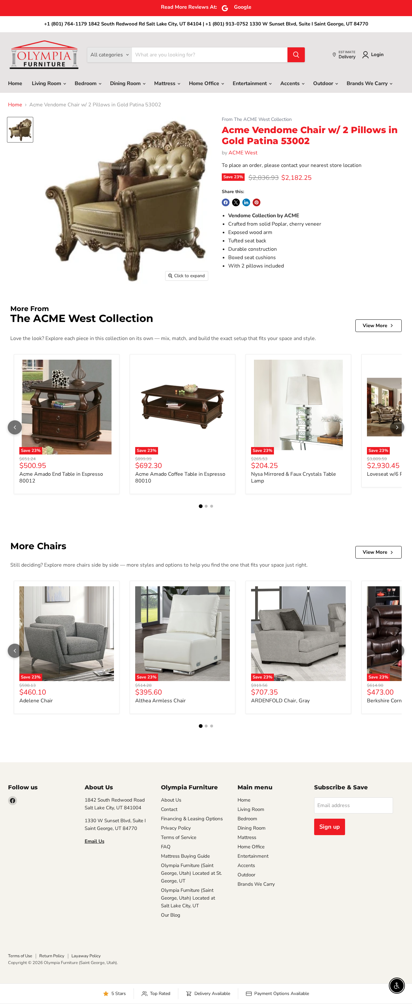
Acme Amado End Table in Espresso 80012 (61, 477)
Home (15, 83)
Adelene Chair (36, 700)
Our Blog (170, 915)
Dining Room (126, 83)
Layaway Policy (86, 956)
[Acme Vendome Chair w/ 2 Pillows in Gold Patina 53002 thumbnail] (20, 129)
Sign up (329, 827)
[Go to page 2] (206, 506)
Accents (290, 83)
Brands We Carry (368, 83)
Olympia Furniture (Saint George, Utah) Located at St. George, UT (191, 873)
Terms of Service (178, 837)
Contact (169, 809)
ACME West (243, 152)
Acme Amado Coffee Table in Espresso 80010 (180, 477)
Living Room (47, 83)
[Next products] (397, 427)
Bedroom (86, 83)
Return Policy (51, 956)
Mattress (165, 83)
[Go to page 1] (200, 506)
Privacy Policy (176, 828)
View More (375, 325)
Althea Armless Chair (160, 700)
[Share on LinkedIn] (246, 202)
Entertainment (250, 83)
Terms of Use (20, 956)
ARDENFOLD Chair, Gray (280, 700)
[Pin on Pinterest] (256, 202)
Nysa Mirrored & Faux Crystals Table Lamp (293, 477)
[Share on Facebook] (225, 202)
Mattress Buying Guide (185, 856)
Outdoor (323, 83)
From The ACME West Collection (257, 119)
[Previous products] (15, 427)
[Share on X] (236, 202)
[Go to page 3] (211, 506)
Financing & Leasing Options (192, 818)
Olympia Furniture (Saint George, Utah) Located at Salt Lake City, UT (188, 898)
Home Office (204, 83)
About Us (171, 800)
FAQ (166, 846)
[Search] (296, 54)
